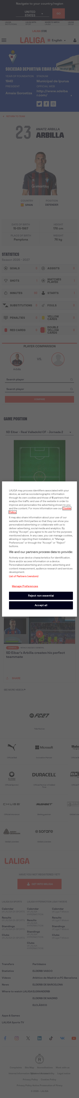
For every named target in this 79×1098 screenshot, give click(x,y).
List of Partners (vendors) (24, 576)
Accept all (41, 605)
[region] (39, 549)
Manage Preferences (25, 586)
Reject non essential (41, 595)
